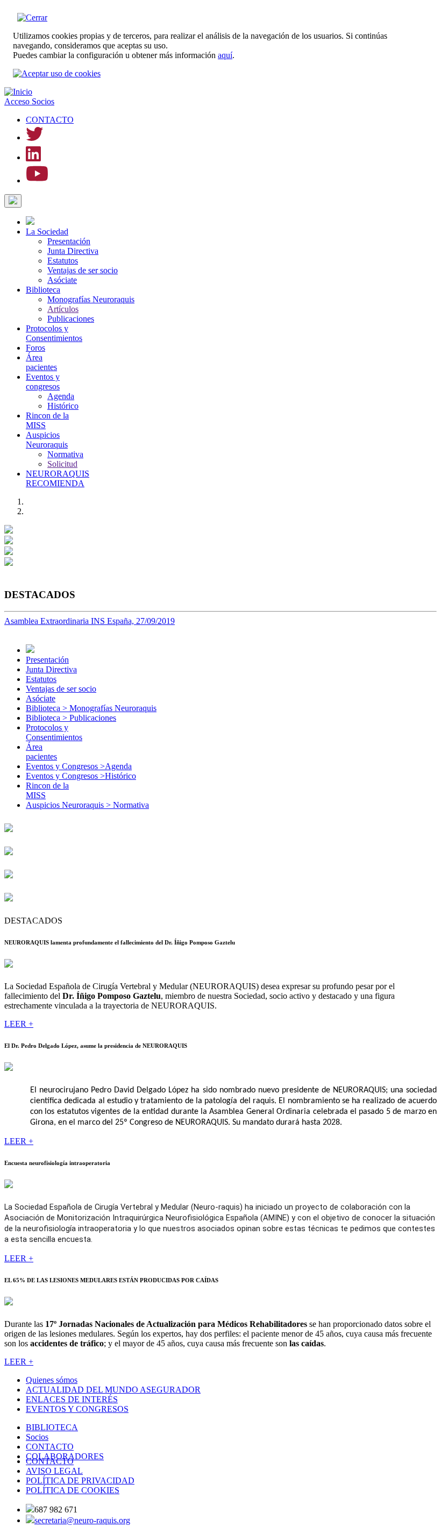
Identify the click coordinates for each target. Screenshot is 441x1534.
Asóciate (62, 280)
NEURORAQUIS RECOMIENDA (57, 478)
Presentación (68, 241)
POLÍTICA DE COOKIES (72, 1490)
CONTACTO (50, 119)
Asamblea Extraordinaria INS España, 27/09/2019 (89, 621)
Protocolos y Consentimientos (54, 333)
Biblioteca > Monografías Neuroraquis (91, 708)
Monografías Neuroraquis (90, 299)
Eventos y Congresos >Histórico (81, 775)
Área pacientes (41, 362)
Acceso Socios (29, 101)
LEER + (18, 1023)
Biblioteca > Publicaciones (71, 717)
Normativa (65, 454)
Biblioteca (43, 289)
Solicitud (62, 463)
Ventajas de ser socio (82, 270)
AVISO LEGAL (54, 1470)
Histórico (63, 405)
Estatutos (62, 260)
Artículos (63, 309)
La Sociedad (47, 231)
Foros (35, 347)
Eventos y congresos (43, 381)
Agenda (60, 396)
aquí (225, 55)
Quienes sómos (51, 1379)
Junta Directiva (72, 250)
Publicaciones (70, 318)
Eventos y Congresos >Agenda (79, 766)
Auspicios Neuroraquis (47, 439)
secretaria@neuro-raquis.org (82, 1520)
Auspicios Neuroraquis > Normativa (87, 804)
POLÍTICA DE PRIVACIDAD (80, 1480)
